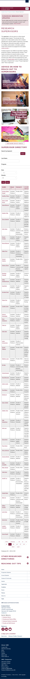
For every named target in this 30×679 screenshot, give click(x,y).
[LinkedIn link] (6, 629)
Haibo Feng (4, 251)
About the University (6, 648)
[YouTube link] (10, 629)
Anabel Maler (5, 493)
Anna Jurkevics (5, 450)
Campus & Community (6, 578)
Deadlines (3, 587)
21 (23, 541)
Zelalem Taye (5, 410)
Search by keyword (6, 151)
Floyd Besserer (5, 377)
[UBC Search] (27, 1)
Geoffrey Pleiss (5, 196)
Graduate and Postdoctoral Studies (15, 603)
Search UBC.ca (5, 656)
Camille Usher (5, 306)
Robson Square (5, 667)
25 (14, 544)
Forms (2, 590)
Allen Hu (4, 497)
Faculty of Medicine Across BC (8, 670)
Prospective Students (11, 11)
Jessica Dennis (5, 456)
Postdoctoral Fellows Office (9, 619)
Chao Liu (4, 325)
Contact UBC (4, 647)
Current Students (5, 575)
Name (4, 187)
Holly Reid (4, 331)
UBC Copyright (22, 674)
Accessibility (4, 676)
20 (20, 541)
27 (21, 544)
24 (10, 544)
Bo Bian (4, 365)
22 (27, 541)
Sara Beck (4, 286)
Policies (3, 592)
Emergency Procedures (6, 674)
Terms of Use (15, 674)
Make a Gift (4, 655)
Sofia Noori (4, 472)
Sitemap (10, 636)
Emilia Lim (4, 394)
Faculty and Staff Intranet (9, 623)
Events (3, 651)
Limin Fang (4, 512)
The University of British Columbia (10, 3)
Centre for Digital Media (6, 668)
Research (20, 636)
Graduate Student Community (10, 621)
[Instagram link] (3, 629)
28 (24, 544)
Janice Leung (5, 383)
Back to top (4, 636)
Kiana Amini (4, 439)
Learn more (4, 48)
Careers (3, 653)
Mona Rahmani (5, 243)
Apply (2, 598)
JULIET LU (4, 478)
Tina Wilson (4, 390)
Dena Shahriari (5, 219)
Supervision (4, 584)
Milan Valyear (5, 467)
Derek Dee (4, 520)
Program (3, 164)
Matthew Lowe (5, 358)
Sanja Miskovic (5, 205)
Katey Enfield (5, 402)
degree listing (11, 59)
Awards (3, 581)
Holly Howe (4, 229)
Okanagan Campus (5, 663)
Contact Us (4, 612)
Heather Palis (5, 213)
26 (17, 544)
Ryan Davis (4, 445)
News (2, 650)
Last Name (4, 158)
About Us (3, 595)
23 (7, 544)
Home (2, 569)
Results (3, 175)
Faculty (19, 187)
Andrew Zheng (5, 265)
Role (2, 170)
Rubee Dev (4, 300)
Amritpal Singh (5, 292)
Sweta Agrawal (5, 373)
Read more (17, 23)
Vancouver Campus (5, 661)
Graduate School (4, 11)
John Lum (4, 428)
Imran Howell (5, 534)
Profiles (15, 636)
